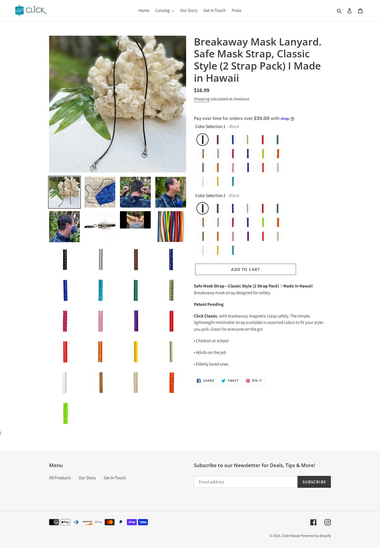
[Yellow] (217, 181)
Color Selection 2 (210, 195)
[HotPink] (232, 153)
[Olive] (202, 167)
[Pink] (232, 167)
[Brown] (217, 139)
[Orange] (217, 167)
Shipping (201, 99)
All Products (60, 478)
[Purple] (247, 167)
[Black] (202, 139)
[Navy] (247, 153)
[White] (202, 181)
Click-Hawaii (291, 535)
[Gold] (202, 153)
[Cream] (247, 139)
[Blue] (232, 139)
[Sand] (277, 167)
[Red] (262, 167)
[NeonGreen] (262, 153)
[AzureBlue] (232, 181)
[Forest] (277, 139)
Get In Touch (115, 478)
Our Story (87, 478)
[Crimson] (262, 139)
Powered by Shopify (316, 535)
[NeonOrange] (277, 153)
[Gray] (217, 153)
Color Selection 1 (210, 126)
